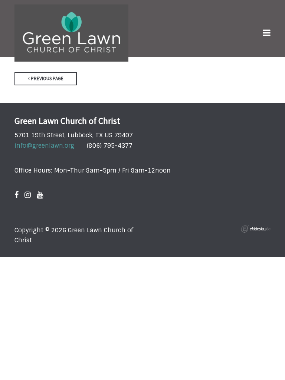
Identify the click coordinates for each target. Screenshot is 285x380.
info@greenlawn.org (44, 146)
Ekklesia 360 (256, 229)
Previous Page (46, 78)
